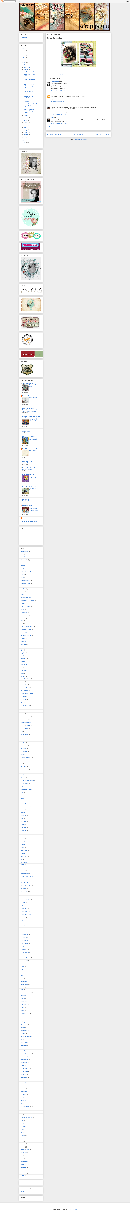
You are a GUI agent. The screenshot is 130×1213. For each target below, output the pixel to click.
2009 (24, 140)
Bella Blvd (23, 644)
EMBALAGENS (25, 769)
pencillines (23, 995)
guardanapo (24, 833)
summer (23, 1126)
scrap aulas (24, 1045)
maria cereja (24, 908)
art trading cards (25, 606)
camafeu (23, 676)
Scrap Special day (29, 82)
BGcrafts (23, 647)
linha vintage (24, 882)
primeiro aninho (25, 1013)
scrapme (23, 1088)
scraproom (24, 1094)
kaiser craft (24, 850)
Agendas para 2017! (34, 450)
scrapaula (25, 37)
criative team (24, 728)
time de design (25, 1149)
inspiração (23, 844)
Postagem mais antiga (102, 134)
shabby (23, 1097)
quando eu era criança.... (28, 100)
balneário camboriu (26, 635)
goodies (23, 824)
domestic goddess (26, 757)
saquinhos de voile (26, 1036)
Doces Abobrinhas (28, 408)
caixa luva (23, 670)
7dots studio (24, 562)
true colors (23, 1167)
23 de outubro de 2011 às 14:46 (59, 90)
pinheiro (23, 998)
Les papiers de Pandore (29, 468)
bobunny (23, 661)
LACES (22, 865)
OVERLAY (23, 969)
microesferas (24, 934)
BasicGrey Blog (27, 461)
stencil (22, 1120)
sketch (22, 1103)
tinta (22, 1155)
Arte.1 (22, 609)
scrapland (23, 1085)
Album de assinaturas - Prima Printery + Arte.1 (30, 86)
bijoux (22, 650)
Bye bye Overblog (27, 469)
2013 (24, 58)
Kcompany (23, 853)
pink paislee (24, 1001)
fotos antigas (24, 804)
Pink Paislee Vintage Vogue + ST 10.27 (29, 74)
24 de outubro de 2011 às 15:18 (59, 114)
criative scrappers (25, 725)
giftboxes (23, 812)
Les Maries (25, 499)
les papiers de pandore (27, 876)
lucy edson (24, 897)
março (26, 130)
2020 (24, 48)
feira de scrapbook (26, 789)
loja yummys (24, 891)
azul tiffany (24, 632)
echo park (23, 766)
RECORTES (24, 1024)
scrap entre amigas (26, 1053)
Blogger (75, 1209)
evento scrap (24, 783)
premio (22, 1007)
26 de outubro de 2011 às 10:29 (59, 123)
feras (22, 792)
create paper (24, 719)
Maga (52, 117)
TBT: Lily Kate (26, 462)
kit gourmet (24, 856)
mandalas (23, 902)
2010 (24, 137)
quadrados (24, 1016)
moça (22, 946)
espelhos (23, 775)
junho (25, 122)
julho (25, 120)
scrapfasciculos (25, 1080)
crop (22, 731)
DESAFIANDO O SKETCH (28, 740)
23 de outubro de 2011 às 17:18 (59, 101)
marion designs (25, 911)
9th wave (23, 568)
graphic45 (23, 827)
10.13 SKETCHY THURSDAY (28, 96)
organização (24, 963)
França (22, 809)
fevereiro (26, 132)
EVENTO (23, 777)
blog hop (23, 653)
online (22, 1191)
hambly (23, 838)
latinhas (23, 870)
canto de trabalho (25, 679)
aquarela (23, 603)
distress (23, 754)
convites (23, 708)
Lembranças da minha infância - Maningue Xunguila (34, 508)
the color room (25, 1138)
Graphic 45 (27, 93)
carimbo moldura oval (27, 693)
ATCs (22, 621)
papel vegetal (24, 984)
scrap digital (24, 1051)
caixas (22, 673)
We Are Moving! (26, 431)
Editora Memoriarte (28, 474)
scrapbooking (24, 1071)
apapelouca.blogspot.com (58, 94)
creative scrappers (26, 722)
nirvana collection (25, 958)
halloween (23, 836)
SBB (22, 1039)
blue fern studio (25, 655)
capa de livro (24, 690)
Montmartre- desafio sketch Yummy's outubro (29, 111)
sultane (23, 1123)
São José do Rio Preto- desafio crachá (30, 90)
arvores (23, 618)
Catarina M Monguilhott (57, 105)
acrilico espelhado (26, 571)
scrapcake (23, 1074)
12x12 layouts (24, 551)
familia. (22, 786)
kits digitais (24, 862)
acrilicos (23, 574)
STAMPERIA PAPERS (27, 1117)
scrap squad (24, 1062)
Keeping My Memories (29, 396)
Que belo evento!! (29, 71)
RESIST (23, 1027)
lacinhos (23, 868)
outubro (26, 69)
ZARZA (23, 1176)
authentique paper (26, 629)
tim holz (23, 1147)
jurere (22, 847)
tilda (22, 1141)
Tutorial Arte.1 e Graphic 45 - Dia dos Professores (30, 105)
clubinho (23, 702)
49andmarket (24, 560)
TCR (22, 1132)
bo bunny (23, 658)
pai (21, 972)
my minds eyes (25, 952)
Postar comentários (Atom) (80, 139)
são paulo (23, 1033)
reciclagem (24, 1022)
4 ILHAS (23, 557)
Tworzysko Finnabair (28, 383)
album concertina (25, 580)
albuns (22, 586)
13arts (22, 554)
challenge (23, 696)
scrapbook (23, 1065)
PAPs (22, 990)
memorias (23, 923)
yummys (23, 1173)
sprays (22, 1112)
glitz (22, 818)
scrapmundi (24, 1091)
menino (23, 929)
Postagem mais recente (54, 134)
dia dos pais (24, 751)
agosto (26, 117)
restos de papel (25, 1030)
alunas (22, 594)
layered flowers (25, 873)
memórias (23, 926)
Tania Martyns (55, 81)
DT (21, 760)
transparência (24, 1161)
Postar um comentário (55, 127)
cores (22, 711)
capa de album (25, 687)
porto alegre (24, 1004)
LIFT (22, 879)
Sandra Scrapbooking (28, 436)
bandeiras (23, 638)
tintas (22, 1158)
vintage (23, 1170)
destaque (23, 748)
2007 (24, 145)
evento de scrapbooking (27, 780)
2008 (24, 142)
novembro (27, 67)
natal (22, 955)
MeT (22, 931)
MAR (22, 905)
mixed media (24, 943)
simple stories (24, 1100)
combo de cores (25, 705)
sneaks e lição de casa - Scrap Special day (30, 78)
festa (22, 795)
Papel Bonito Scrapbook (29, 449)
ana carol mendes (26, 597)
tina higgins (24, 1152)
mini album (24, 937)
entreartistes (24, 772)
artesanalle (24, 612)
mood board (24, 949)
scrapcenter (24, 1077)
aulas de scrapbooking (27, 626)
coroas (22, 714)
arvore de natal (25, 615)
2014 (24, 55)
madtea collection (25, 900)
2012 (24, 60)
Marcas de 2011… (27, 500)
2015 (24, 53)
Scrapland (25, 518)
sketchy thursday (25, 1106)
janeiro (26, 134)
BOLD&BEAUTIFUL (26, 664)
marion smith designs (26, 914)
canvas (22, 682)
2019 (24, 50)
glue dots (23, 821)
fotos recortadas (25, 806)
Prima (24, 430)
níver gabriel (24, 961)
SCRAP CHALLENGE (26, 1048)
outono (22, 966)
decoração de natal (26, 737)
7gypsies (23, 565)
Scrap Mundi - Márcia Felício (31, 486)
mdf (22, 920)
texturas (23, 1135)
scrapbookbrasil (25, 1068)
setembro (27, 115)
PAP (22, 978)
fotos (22, 801)
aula (22, 623)
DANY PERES (24, 734)
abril (25, 127)
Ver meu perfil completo (27, 40)
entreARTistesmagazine (29, 521)
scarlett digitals (25, 1042)
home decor (24, 841)
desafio (23, 743)
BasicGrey (23, 641)
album (22, 577)
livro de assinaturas (26, 885)
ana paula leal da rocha (27, 600)
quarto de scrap (25, 1019)
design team (24, 746)
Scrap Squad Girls (27, 505)
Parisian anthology (26, 992)
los (21, 894)
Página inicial (78, 134)
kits (21, 859)
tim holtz (23, 1144)
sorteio (22, 1109)
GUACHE (23, 830)
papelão (23, 987)
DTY (22, 763)
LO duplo (23, 888)
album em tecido (25, 583)
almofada (23, 589)
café (22, 667)
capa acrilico (24, 684)
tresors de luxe (25, 1164)
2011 (23, 62)
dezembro (27, 64)
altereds (23, 591)
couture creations (25, 716)
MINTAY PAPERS (25, 940)
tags (22, 1129)
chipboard (23, 699)
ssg (21, 1115)
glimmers (23, 815)
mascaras (23, 917)
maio (25, 125)
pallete (22, 975)
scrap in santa (24, 1059)
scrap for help (24, 1056)
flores (22, 798)
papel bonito (24, 981)
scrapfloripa (24, 1083)
